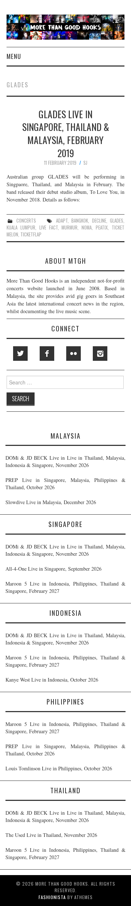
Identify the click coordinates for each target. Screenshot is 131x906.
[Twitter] (20, 353)
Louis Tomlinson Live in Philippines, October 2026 (58, 768)
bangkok (79, 220)
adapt (62, 220)
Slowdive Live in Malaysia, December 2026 (50, 502)
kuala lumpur (21, 227)
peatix (102, 227)
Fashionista (52, 897)
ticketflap (30, 234)
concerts (26, 220)
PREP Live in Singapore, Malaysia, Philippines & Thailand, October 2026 (65, 483)
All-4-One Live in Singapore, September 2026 (53, 568)
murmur (69, 227)
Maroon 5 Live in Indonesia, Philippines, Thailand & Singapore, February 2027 (65, 587)
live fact (48, 227)
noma (87, 227)
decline (99, 220)
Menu (14, 56)
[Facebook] (47, 353)
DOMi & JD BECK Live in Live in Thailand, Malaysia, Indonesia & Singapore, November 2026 (65, 461)
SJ (85, 162)
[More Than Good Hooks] (65, 26)
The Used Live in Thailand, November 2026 (51, 834)
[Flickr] (73, 353)
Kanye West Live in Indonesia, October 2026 (51, 679)
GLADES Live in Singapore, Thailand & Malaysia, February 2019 (65, 133)
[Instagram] (100, 353)
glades (116, 220)
